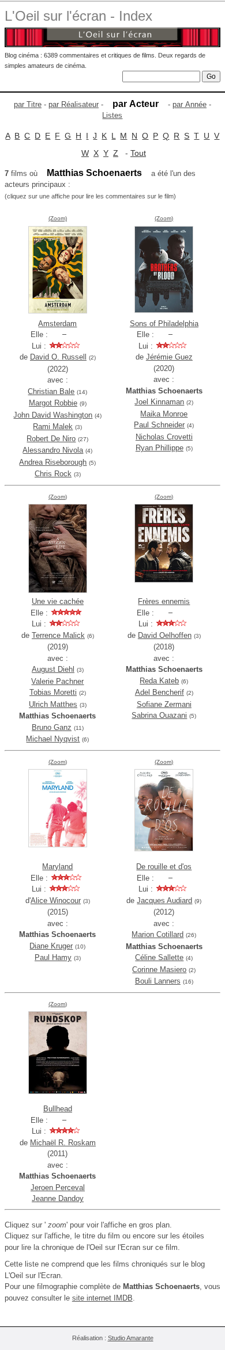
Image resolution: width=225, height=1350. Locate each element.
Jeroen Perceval (58, 1187)
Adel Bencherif (159, 692)
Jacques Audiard (164, 900)
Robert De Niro (51, 438)
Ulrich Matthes (53, 704)
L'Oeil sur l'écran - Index (78, 16)
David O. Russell (58, 357)
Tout (138, 153)
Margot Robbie (53, 403)
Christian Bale (51, 391)
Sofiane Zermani (164, 704)
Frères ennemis (164, 601)
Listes (112, 115)
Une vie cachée (58, 601)
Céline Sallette (159, 957)
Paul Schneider (159, 424)
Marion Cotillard (157, 934)
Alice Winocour (56, 900)
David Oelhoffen (165, 635)
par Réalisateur (73, 104)
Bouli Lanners (158, 981)
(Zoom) (57, 218)
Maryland (57, 866)
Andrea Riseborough (53, 462)
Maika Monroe (163, 414)
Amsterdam (57, 323)
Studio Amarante (130, 1337)
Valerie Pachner (57, 681)
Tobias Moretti (53, 692)
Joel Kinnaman (159, 401)
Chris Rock (53, 473)
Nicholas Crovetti (164, 437)
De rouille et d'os (164, 866)
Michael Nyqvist (53, 739)
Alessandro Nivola (52, 450)
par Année (189, 104)
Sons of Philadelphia (164, 323)
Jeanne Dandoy (58, 1198)
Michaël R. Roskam (63, 1142)
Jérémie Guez (169, 357)
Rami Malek (53, 426)
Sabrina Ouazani (159, 715)
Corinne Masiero (159, 969)
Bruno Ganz (52, 727)
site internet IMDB (102, 1298)
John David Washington (52, 415)
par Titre (28, 104)
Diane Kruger (51, 946)
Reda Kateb (159, 680)
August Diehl (53, 669)
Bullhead (57, 1108)
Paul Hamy (53, 957)
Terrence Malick (58, 635)
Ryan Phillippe (159, 447)
